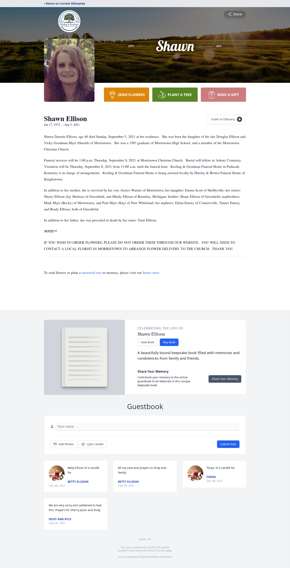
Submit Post (228, 444)
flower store (151, 272)
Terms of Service (156, 550)
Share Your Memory (225, 379)
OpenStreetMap (149, 557)
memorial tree (92, 272)
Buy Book (169, 342)
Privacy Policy (133, 550)
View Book (147, 342)
